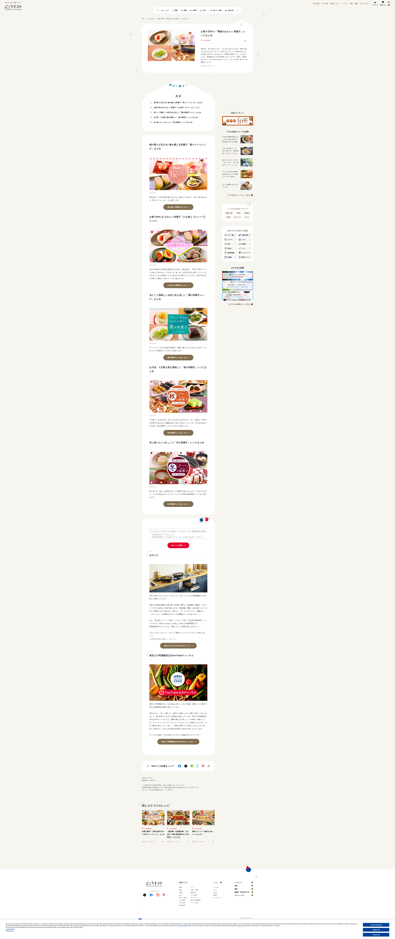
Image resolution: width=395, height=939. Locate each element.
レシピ (344, 3)
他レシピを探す (177, 545)
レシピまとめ (206, 40)
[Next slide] (237, 10)
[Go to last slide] (157, 10)
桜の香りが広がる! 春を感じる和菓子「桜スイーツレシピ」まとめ (178, 102)
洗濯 (185, 10)
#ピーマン (237, 217)
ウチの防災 (182, 900)
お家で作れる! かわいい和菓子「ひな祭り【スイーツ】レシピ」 (177, 107)
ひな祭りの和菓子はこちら (177, 285)
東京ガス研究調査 (195, 900)
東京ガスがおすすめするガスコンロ (177, 645)
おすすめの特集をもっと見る (239, 304)
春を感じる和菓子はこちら (177, 207)
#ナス (247, 217)
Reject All (376, 930)
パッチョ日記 (194, 903)
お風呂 (194, 10)
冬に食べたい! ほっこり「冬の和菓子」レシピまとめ (173, 122)
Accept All (376, 935)
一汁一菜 (215, 887)
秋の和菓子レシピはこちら (177, 433)
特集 (351, 3)
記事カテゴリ (334, 3)
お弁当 (215, 892)
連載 (356, 3)
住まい (205, 10)
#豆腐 (228, 217)
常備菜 (215, 895)
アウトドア (194, 897)
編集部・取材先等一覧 (242, 892)
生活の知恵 (231, 10)
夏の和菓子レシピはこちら (177, 357)
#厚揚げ (247, 213)
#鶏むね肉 (229, 213)
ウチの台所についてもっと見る (238, 195)
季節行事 (193, 892)
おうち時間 (194, 895)
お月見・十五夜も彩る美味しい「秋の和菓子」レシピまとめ (176, 117)
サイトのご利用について (156, 790)
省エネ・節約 (217, 10)
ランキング (238, 882)
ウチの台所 (182, 903)
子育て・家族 (194, 890)
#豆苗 (238, 213)
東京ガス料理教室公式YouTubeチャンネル (177, 741)
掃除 (176, 10)
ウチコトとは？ (364, 3)
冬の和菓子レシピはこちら (177, 504)
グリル (215, 890)
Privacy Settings (376, 925)
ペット (192, 887)
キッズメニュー (217, 897)
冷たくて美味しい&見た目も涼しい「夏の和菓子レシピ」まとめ (177, 112)
